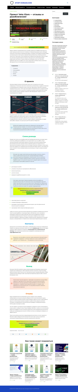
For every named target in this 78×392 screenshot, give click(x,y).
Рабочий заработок (20, 7)
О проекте (15, 68)
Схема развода (16, 70)
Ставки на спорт (41, 7)
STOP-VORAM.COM (23, 3)
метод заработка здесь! (39, 47)
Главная (12, 7)
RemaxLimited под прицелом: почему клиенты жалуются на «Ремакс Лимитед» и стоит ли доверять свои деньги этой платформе (59, 53)
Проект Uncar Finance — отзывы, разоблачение (61, 375)
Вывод (14, 73)
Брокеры (48, 7)
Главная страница (13, 11)
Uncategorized (58, 21)
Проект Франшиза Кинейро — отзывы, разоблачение (60, 355)
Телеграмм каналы (30, 7)
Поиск (53, 11)
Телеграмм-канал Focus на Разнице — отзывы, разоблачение (46, 355)
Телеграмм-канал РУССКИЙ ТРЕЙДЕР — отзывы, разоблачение (31, 376)
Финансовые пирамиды (60, 38)
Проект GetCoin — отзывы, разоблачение (16, 375)
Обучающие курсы (59, 31)
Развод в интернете (15, 34)
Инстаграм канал (58, 28)
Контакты (61, 7)
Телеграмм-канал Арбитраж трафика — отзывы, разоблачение (31, 355)
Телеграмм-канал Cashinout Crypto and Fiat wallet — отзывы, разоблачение (61, 76)
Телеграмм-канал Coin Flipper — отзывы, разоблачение (46, 376)
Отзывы (15, 75)
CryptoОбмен (57, 20)
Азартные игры (58, 23)
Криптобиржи (58, 29)
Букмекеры (55, 7)
